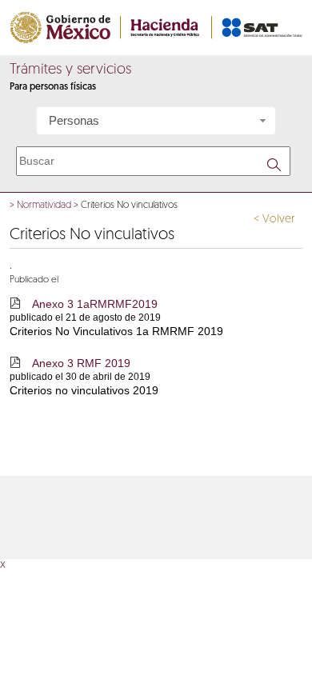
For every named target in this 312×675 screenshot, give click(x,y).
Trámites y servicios (70, 70)
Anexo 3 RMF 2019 (81, 363)
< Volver (274, 220)
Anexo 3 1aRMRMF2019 (95, 304)
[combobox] (156, 120)
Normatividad (44, 205)
